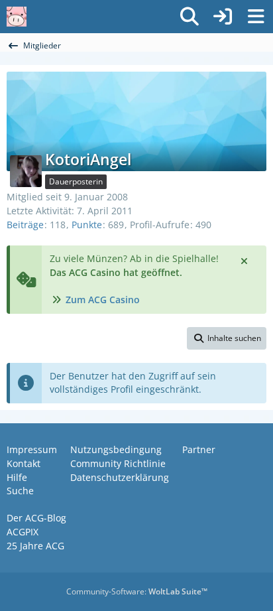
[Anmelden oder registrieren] (222, 16)
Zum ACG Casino (103, 299)
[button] (226, 338)
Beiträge (25, 224)
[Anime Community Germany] (16, 16)
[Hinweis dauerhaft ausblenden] (245, 260)
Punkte (87, 224)
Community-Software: (136, 591)
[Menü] (256, 16)
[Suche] (189, 16)
